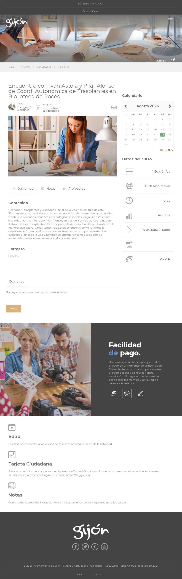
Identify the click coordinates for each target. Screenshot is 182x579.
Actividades (44, 66)
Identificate (93, 11)
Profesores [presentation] (76, 188)
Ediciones (63, 66)
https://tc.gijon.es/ (78, 475)
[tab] (22, 189)
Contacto (98, 574)
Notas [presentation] (50, 188)
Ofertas (25, 66)
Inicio (11, 66)
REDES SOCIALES (93, 3)
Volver (13, 308)
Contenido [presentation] (24, 188)
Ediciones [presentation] (16, 281)
